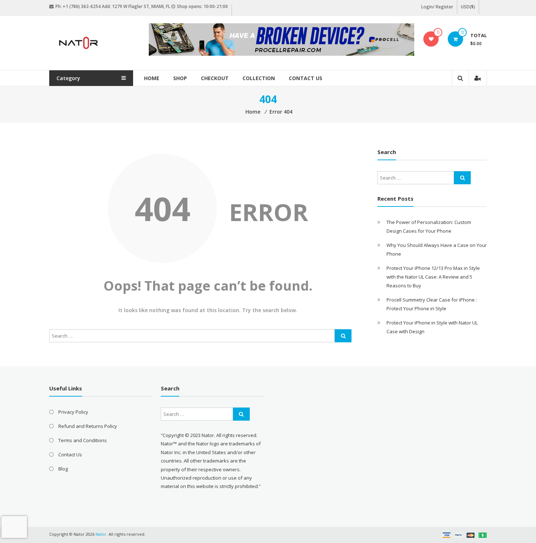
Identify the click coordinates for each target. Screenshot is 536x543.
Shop (180, 78)
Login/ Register (437, 7)
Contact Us (305, 78)
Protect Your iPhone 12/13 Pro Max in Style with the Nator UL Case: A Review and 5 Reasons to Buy (433, 277)
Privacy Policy (73, 412)
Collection (258, 78)
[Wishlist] (431, 39)
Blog (63, 468)
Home (151, 78)
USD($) (468, 7)
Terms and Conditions (82, 440)
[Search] (343, 335)
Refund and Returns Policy (87, 426)
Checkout (215, 78)
